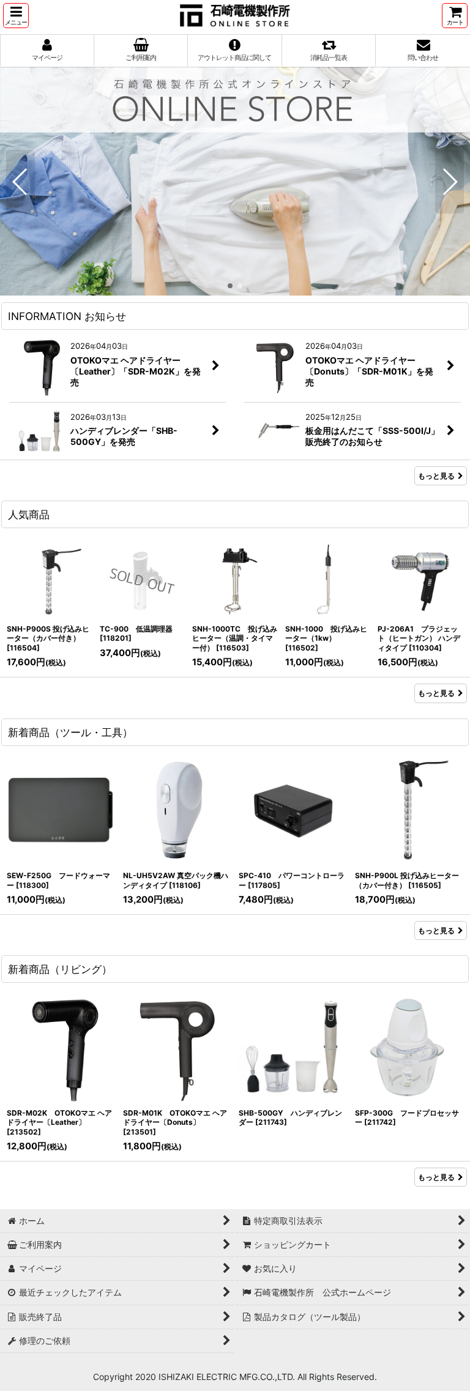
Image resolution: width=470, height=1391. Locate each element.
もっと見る (436, 475)
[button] (16, 15)
